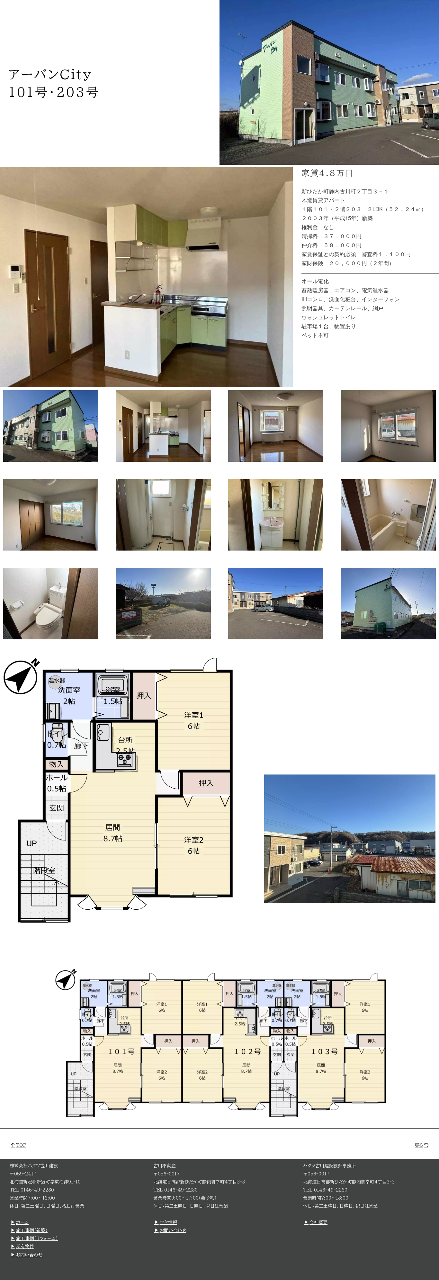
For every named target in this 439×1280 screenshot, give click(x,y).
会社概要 (318, 1222)
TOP (21, 1145)
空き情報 (168, 1222)
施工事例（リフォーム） (37, 1238)
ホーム (22, 1222)
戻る (419, 1145)
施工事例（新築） (32, 1230)
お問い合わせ (29, 1255)
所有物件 (25, 1246)
